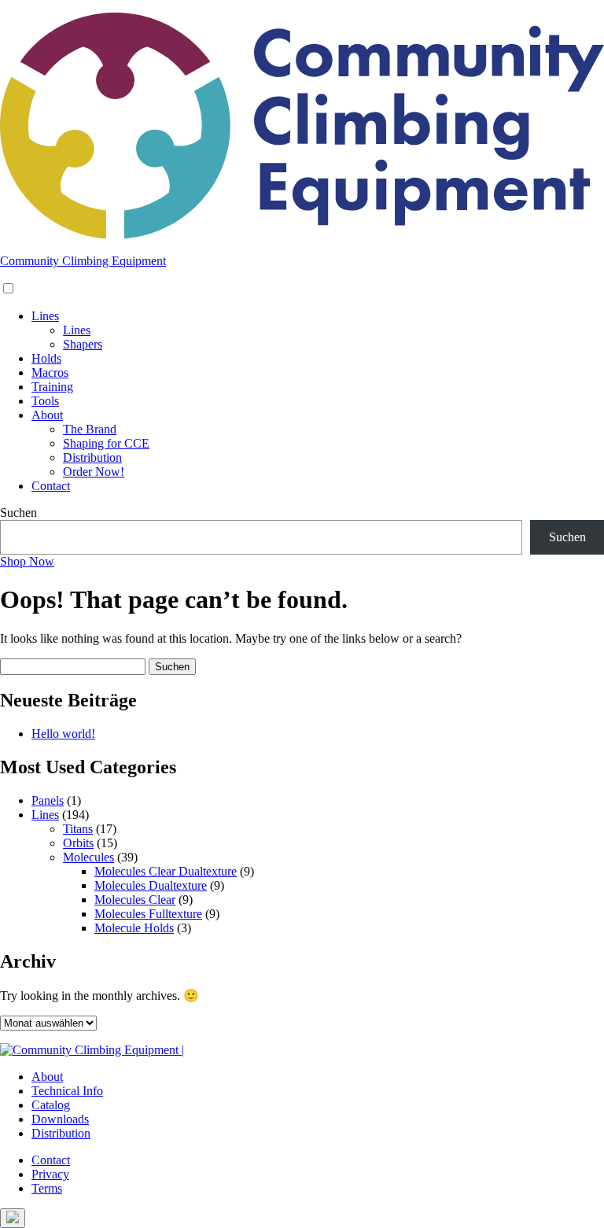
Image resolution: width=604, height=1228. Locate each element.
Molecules (88, 857)
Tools (45, 400)
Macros (49, 372)
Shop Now (27, 561)
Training (52, 386)
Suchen (18, 512)
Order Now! (93, 471)
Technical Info (67, 1090)
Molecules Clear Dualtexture (165, 871)
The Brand (89, 429)
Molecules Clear (134, 899)
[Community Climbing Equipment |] (302, 234)
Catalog (50, 1105)
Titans (78, 828)
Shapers (82, 344)
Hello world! (63, 733)
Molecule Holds (134, 928)
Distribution (92, 457)
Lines (45, 316)
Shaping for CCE (106, 443)
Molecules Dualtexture (150, 885)
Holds (46, 358)
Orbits (78, 843)
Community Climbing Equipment (83, 260)
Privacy (50, 1174)
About (47, 415)
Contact (50, 485)
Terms (46, 1188)
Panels (47, 800)
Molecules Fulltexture (148, 913)
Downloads (60, 1119)
